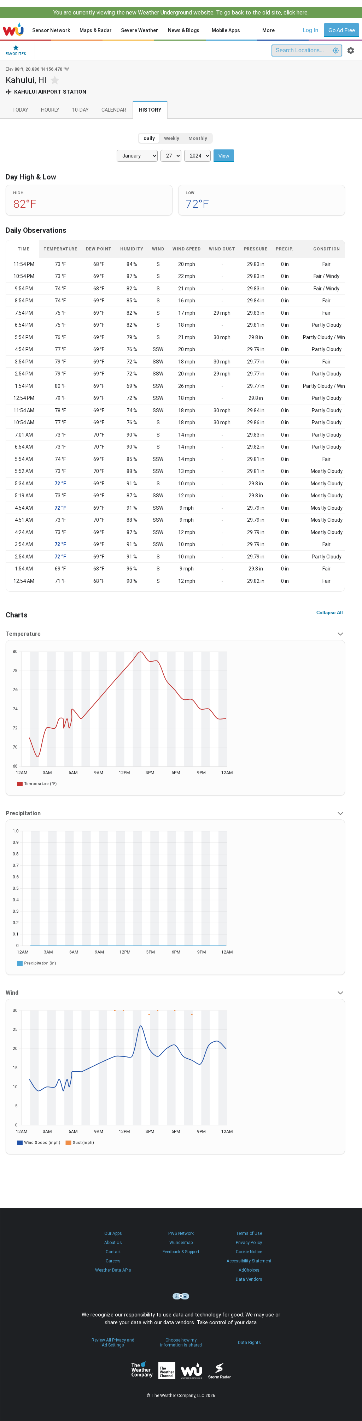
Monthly (197, 138)
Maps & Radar (96, 30)
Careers (113, 1261)
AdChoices (249, 1270)
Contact (113, 1251)
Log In (310, 30)
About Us (113, 1242)
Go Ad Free (341, 30)
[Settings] (350, 50)
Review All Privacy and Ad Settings (113, 1343)
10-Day (80, 110)
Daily (149, 138)
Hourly (50, 110)
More (268, 30)
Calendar (113, 110)
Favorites (16, 54)
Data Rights (249, 1342)
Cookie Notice (249, 1251)
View (223, 156)
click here (296, 12)
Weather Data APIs (113, 1270)
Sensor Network (51, 30)
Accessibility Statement (249, 1261)
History (150, 110)
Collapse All (329, 612)
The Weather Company (142, 1370)
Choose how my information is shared (181, 1343)
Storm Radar (219, 1370)
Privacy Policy (249, 1242)
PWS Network (181, 1233)
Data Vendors (249, 1279)
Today (20, 110)
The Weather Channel (166, 1370)
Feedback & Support (181, 1251)
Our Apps (113, 1233)
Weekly (171, 138)
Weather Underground (191, 1370)
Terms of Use (249, 1233)
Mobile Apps (226, 30)
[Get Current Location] (335, 50)
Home (13, 29)
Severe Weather (139, 30)
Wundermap (181, 1242)
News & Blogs (183, 30)
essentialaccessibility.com (181, 1296)
